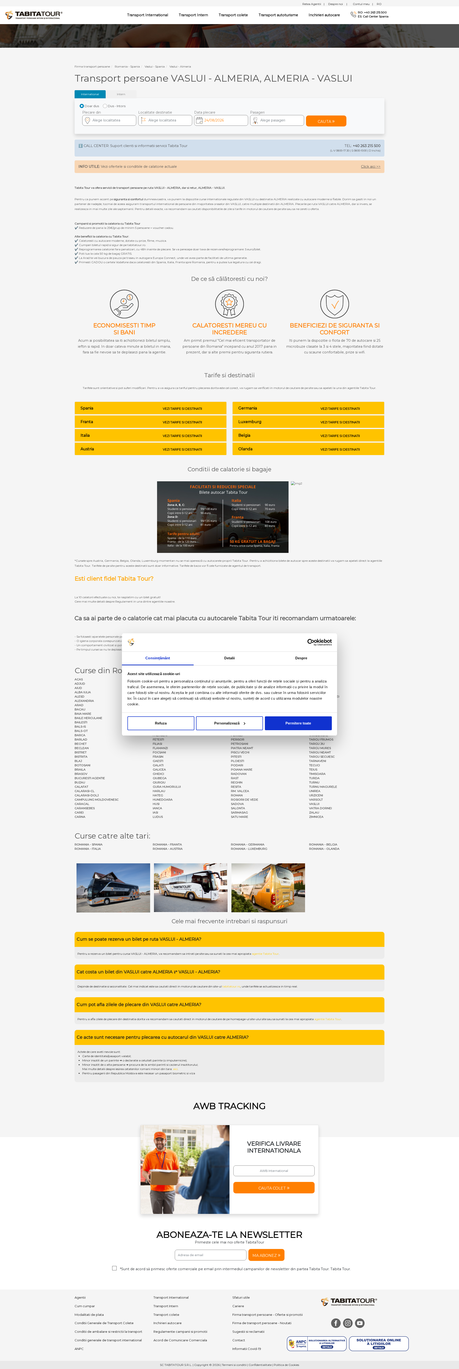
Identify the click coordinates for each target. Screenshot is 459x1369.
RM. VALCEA (240, 791)
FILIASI (157, 743)
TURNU (314, 782)
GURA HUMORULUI (167, 786)
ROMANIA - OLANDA (324, 848)
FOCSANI (159, 752)
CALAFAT (81, 786)
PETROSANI (239, 743)
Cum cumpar (85, 1306)
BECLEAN (82, 748)
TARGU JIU (317, 743)
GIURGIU (159, 782)
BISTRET (81, 752)
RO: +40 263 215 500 (372, 12)
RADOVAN (238, 774)
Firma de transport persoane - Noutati (261, 1323)
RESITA (236, 786)
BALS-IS (80, 726)
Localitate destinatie (155, 112)
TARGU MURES (320, 748)
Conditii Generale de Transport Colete (104, 1323)
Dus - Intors (117, 106)
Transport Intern (193, 15)
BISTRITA (81, 756)
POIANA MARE (241, 769)
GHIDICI (158, 774)
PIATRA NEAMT (242, 748)
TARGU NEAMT (320, 752)
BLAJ (78, 761)
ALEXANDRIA (84, 701)
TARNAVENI (317, 761)
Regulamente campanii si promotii (180, 1331)
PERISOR (237, 739)
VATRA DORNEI (320, 808)
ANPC (79, 1349)
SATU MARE (239, 816)
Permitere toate (298, 723)
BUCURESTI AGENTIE (90, 778)
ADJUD (80, 683)
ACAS (79, 679)
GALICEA (159, 769)
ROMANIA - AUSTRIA (168, 848)
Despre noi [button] (337, 4)
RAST (235, 778)
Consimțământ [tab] (157, 658)
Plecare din (91, 112)
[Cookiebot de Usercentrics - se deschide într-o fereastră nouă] (311, 642)
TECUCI (314, 765)
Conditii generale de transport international (108, 1340)
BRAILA (80, 769)
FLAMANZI (160, 748)
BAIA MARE (83, 713)
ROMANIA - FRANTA (167, 844)
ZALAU (314, 812)
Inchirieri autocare (324, 15)
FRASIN (158, 756)
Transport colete (233, 15)
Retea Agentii (313, 4)
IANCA (157, 808)
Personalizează (227, 723)
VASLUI (314, 804)
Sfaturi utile (241, 1297)
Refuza (161, 723)
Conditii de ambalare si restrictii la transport (108, 1331)
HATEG (158, 795)
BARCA (80, 735)
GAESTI (158, 761)
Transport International (171, 1297)
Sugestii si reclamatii (248, 1331)
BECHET (81, 743)
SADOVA (237, 804)
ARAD (79, 705)
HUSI (156, 804)
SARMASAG (239, 812)
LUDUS (158, 816)
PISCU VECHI (240, 752)
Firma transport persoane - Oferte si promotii (267, 1315)
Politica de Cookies (286, 1365)
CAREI (79, 812)
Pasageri (257, 112)
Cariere (238, 1306)
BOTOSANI (82, 765)
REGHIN (236, 782)
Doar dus (92, 106)
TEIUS (313, 769)
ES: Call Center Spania (373, 16)
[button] (277, 120)
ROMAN (237, 795)
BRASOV (81, 774)
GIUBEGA (160, 778)
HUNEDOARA (163, 799)
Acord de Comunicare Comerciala (180, 1340)
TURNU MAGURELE (323, 786)
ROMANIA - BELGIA (323, 844)
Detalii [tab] (229, 658)
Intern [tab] (121, 94)
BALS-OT (81, 731)
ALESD (79, 696)
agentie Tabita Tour (265, 953)
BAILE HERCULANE (88, 718)
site (201, 953)
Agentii (80, 1297)
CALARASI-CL (84, 791)
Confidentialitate (260, 1365)
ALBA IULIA (83, 692)
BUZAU (80, 782)
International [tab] (90, 94)
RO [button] (379, 4)
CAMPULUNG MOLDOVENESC (97, 799)
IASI (155, 812)
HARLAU (159, 791)
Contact (238, 1340)
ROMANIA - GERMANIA (247, 844)
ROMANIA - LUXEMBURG (249, 848)
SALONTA (238, 808)
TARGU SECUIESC (322, 756)
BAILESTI (81, 722)
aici (175, 1069)
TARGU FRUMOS (321, 739)
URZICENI (316, 795)
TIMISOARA (317, 774)
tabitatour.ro (231, 986)
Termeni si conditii (234, 1365)
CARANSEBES (85, 808)
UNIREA (314, 791)
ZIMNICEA (316, 816)
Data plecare (204, 112)
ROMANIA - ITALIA (88, 848)
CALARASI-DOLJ (87, 795)
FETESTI (158, 739)
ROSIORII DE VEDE (244, 799)
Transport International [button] (147, 15)
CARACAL (82, 804)
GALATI (158, 765)
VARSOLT (316, 799)
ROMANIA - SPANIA (89, 844)
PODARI (237, 765)
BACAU (80, 709)
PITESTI (236, 756)
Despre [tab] (301, 658)
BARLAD (81, 739)
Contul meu (363, 4)
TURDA (314, 778)
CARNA (80, 816)
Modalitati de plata (89, 1315)
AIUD (78, 688)
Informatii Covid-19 (246, 1349)
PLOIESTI (237, 761)
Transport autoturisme (278, 15)
